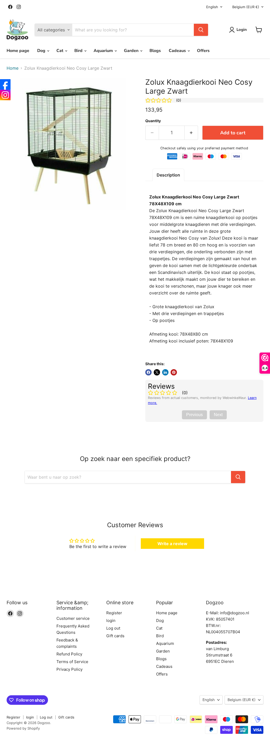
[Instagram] (5, 95)
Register (114, 612)
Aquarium (104, 51)
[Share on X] (157, 372)
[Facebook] (5, 84)
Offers (203, 51)
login (110, 620)
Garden (131, 51)
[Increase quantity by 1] (191, 133)
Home (12, 68)
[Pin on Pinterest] (174, 372)
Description (168, 175)
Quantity (153, 121)
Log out (113, 628)
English (212, 7)
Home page (18, 51)
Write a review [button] (172, 543)
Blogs (155, 51)
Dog (41, 51)
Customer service (73, 618)
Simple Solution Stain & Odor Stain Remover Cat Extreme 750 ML (62, 734)
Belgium (245, 7)
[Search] (201, 30)
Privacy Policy (69, 669)
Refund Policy (69, 653)
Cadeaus (178, 51)
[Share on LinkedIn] (165, 372)
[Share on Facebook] (148, 372)
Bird (79, 51)
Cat (60, 51)
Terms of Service (72, 661)
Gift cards (115, 635)
